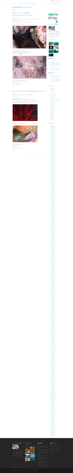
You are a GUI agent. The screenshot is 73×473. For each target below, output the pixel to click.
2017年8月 (52, 262)
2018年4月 (52, 252)
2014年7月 (52, 309)
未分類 (52, 108)
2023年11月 (52, 167)
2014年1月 (52, 317)
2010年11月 (52, 365)
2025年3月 (52, 147)
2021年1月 (52, 210)
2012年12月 (52, 333)
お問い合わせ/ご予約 (56, 0)
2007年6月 (52, 417)
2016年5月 (52, 281)
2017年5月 (52, 266)
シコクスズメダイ (53, 60)
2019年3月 (52, 238)
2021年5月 (52, 205)
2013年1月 (52, 332)
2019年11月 (52, 228)
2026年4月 (52, 130)
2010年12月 (52, 364)
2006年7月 (52, 431)
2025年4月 (52, 145)
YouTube (52, 88)
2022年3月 (52, 192)
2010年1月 (52, 378)
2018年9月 (52, 246)
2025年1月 (52, 149)
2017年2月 (52, 270)
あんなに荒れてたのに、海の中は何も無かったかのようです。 (29, 92)
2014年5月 (52, 312)
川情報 (52, 107)
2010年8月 (52, 369)
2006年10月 (52, 427)
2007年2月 (52, 422)
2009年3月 (52, 390)
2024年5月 (52, 159)
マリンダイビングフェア (54, 100)
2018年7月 (52, 248)
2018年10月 (52, 244)
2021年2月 (52, 209)
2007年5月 (52, 418)
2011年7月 (52, 355)
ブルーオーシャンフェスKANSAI (55, 99)
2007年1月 (52, 423)
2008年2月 (52, 407)
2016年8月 (52, 277)
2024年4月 (52, 161)
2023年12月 (52, 166)
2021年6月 (52, 204)
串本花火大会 (40, 461)
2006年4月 (52, 435)
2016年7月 (52, 279)
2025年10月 (52, 138)
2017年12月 (52, 257)
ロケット (52, 104)
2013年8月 (52, 323)
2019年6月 (52, 234)
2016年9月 (52, 276)
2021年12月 (52, 196)
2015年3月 (52, 299)
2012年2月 (52, 346)
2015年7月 (52, 294)
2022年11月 (52, 182)
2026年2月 (52, 133)
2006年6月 (52, 432)
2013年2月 (52, 331)
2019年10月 (52, 229)
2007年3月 (52, 421)
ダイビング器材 (53, 95)
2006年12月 (52, 425)
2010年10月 (52, 366)
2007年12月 (52, 409)
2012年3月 (52, 345)
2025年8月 (52, 140)
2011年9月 (52, 352)
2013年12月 (52, 318)
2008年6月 (52, 402)
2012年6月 (52, 341)
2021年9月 (52, 200)
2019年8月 (52, 232)
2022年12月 (52, 181)
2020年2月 (52, 224)
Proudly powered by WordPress (16, 470)
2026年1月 (52, 134)
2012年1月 (52, 347)
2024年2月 (52, 163)
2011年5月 (52, 357)
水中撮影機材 (52, 109)
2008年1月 (52, 408)
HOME (50, 3)
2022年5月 (52, 190)
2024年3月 (52, 162)
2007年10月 (52, 412)
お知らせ (52, 89)
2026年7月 (52, 126)
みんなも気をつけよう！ (54, 81)
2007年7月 (52, 416)
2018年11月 (52, 243)
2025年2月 (52, 148)
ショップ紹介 (52, 94)
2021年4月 (52, 206)
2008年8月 (52, 399)
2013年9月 (52, 322)
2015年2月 (52, 300)
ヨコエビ (52, 103)
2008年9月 (52, 398)
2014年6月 (52, 310)
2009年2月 (52, 392)
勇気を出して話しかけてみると (55, 69)
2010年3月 (52, 375)
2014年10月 (52, 305)
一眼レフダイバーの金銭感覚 (20, 13)
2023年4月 (52, 176)
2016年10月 (52, 275)
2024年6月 (52, 158)
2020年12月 (52, 211)
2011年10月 (52, 351)
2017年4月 (52, 267)
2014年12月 (52, 303)
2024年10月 (52, 153)
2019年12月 (52, 227)
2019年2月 (52, 239)
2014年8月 (52, 308)
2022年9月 (52, 185)
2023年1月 (52, 180)
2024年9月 (52, 154)
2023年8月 (52, 171)
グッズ (52, 93)
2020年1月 (52, 225)
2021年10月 (52, 199)
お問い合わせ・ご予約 (56, 3)
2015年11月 (52, 289)
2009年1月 (52, 393)
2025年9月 (52, 139)
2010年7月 (52, 370)
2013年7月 (52, 324)
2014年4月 (52, 313)
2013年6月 (52, 326)
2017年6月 (52, 265)
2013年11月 (52, 319)
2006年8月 (52, 430)
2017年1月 (52, 271)
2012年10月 (52, 336)
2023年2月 (52, 178)
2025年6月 (52, 143)
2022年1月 (52, 195)
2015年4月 (52, 298)
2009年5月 (52, 388)
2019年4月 (52, 237)
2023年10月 (52, 168)
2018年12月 (52, 242)
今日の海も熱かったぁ (54, 75)
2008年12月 (52, 394)
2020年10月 (52, 214)
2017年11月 (52, 258)
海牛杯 (52, 113)
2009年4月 (52, 389)
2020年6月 (52, 219)
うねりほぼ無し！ (53, 80)
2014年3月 (52, 314)
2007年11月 (52, 411)
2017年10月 (52, 260)
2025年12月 (52, 135)
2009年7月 (52, 385)
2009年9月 (52, 383)
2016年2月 (52, 285)
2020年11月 (52, 213)
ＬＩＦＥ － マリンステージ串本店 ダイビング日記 (23, 3)
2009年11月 (52, 380)
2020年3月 (52, 223)
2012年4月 (52, 343)
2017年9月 (52, 261)
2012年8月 (52, 338)
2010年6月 (52, 371)
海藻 (51, 114)
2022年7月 (52, 187)
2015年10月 (52, 290)
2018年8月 (52, 247)
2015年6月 (52, 295)
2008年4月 (52, 404)
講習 (51, 118)
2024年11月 (52, 152)
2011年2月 (52, 361)
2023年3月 (52, 177)
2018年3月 (52, 253)
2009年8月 (52, 384)
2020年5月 (52, 220)
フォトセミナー (53, 98)
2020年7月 (52, 218)
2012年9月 (52, 337)
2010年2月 (52, 376)
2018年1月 (52, 256)
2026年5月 (52, 129)
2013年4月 (52, 328)
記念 (51, 117)
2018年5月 (52, 251)
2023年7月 (52, 172)
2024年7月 (52, 157)
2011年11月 (52, 350)
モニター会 (52, 102)
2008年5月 (52, 403)
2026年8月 (52, 125)
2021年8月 (52, 201)
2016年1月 (52, 286)
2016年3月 (52, 284)
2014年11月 (52, 304)
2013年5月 (52, 327)
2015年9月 (52, 291)
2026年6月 (52, 128)
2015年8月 (52, 293)
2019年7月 (52, 233)
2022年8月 (52, 186)
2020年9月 (52, 215)
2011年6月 (52, 356)
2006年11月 (52, 426)
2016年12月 (52, 272)
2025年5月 (52, 144)
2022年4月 (52, 191)
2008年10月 (52, 397)
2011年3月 (52, 360)
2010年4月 (52, 374)
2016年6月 (52, 280)
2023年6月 (52, 173)
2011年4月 (52, 359)
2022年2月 (52, 194)
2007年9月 (52, 413)
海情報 (52, 112)
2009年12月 (52, 379)
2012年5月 (52, 342)
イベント (52, 90)
